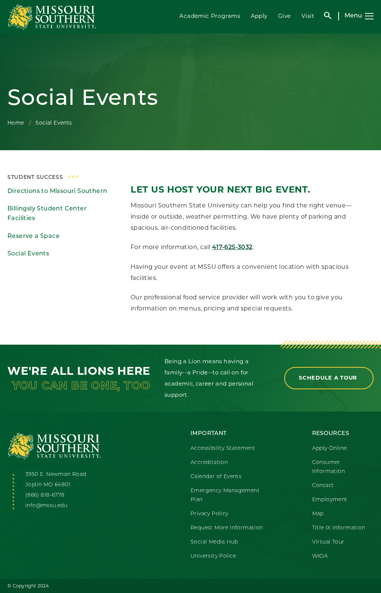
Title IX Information (338, 528)
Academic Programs (209, 15)
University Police (213, 556)
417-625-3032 (232, 248)
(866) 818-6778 (45, 495)
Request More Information (226, 528)
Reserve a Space (33, 236)
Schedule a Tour (329, 377)
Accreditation (209, 462)
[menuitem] (58, 191)
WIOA (320, 556)
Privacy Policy (209, 514)
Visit (307, 15)
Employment (330, 500)
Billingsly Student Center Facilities (47, 214)
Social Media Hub (214, 542)
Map (318, 514)
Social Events (28, 254)
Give (284, 15)
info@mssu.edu (46, 506)
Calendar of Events (215, 477)
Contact (323, 486)
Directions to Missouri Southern (57, 191)
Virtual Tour (328, 542)
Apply (259, 15)
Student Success (35, 177)
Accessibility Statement (222, 448)
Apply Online (329, 448)
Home (15, 122)
